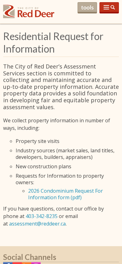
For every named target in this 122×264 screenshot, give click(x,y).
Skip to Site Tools (87, 7)
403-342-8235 (42, 216)
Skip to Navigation (109, 7)
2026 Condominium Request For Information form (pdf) (65, 194)
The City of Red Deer (28, 16)
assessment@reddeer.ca (37, 223)
